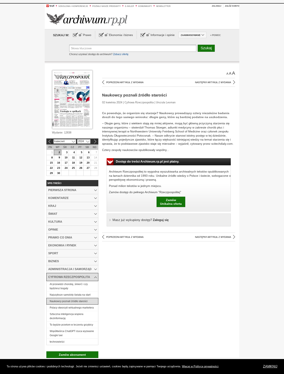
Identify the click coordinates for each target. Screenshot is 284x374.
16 (58, 162)
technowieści (57, 341)
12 (80, 157)
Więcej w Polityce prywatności (200, 366)
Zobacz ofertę (120, 54)
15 (51, 162)
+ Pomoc (215, 35)
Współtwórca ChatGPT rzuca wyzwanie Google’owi (72, 333)
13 (88, 157)
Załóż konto (232, 6)
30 (58, 173)
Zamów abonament (72, 354)
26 (80, 168)
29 (51, 173)
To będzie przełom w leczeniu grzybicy (71, 324)
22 (51, 168)
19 (80, 162)
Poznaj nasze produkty (106, 6)
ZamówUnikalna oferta (171, 201)
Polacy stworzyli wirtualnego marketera (72, 307)
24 (66, 168)
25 (73, 168)
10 (66, 157)
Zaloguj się (140, 220)
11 (73, 157)
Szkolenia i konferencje (73, 6)
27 (88, 168)
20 (88, 162)
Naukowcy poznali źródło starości (69, 301)
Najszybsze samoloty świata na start (70, 294)
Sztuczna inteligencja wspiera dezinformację (66, 316)
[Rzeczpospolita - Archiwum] (87, 19)
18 (73, 162)
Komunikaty (145, 6)
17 (66, 162)
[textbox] (132, 48)
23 (58, 168)
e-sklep (129, 6)
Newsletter (163, 6)
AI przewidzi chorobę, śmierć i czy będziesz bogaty (69, 286)
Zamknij (270, 366)
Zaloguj (216, 6)
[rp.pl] (50, 5)
